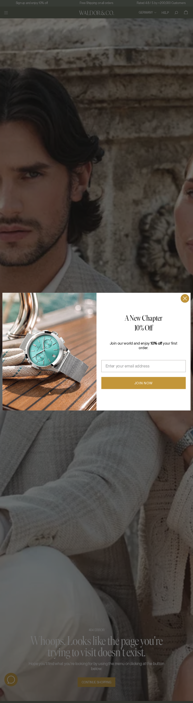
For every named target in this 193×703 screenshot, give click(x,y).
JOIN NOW (143, 383)
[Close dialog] (184, 298)
